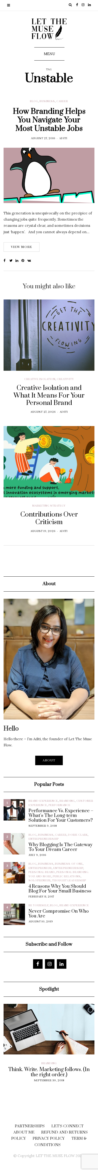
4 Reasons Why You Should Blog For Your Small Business (60, 889)
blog (34, 101)
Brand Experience (43, 801)
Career (62, 101)
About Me (23, 1132)
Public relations (67, 876)
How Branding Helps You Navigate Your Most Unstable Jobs (49, 120)
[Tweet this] (12, 260)
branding (67, 801)
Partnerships (30, 1126)
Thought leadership (69, 880)
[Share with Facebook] (7, 260)
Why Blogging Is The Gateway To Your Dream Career (61, 847)
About (49, 760)
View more (21, 247)
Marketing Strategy (49, 505)
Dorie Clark (78, 835)
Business (47, 101)
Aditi (63, 138)
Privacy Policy (49, 1138)
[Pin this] (24, 260)
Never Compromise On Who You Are (59, 914)
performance (59, 805)
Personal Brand (42, 872)
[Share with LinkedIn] (18, 260)
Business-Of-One (69, 864)
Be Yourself (39, 905)
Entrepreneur (40, 868)
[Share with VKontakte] (30, 260)
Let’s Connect (67, 1126)
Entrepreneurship (44, 839)
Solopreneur (40, 880)
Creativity (65, 379)
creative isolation (39, 379)
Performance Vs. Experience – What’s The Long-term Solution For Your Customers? (61, 816)
